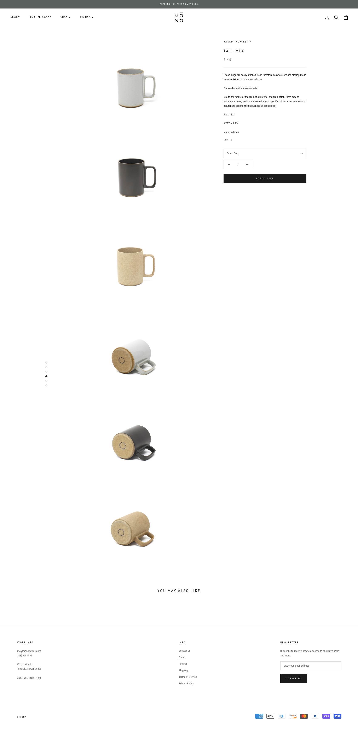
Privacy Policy (186, 683)
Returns (183, 663)
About (15, 17)
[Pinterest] (247, 139)
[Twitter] (241, 139)
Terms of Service (188, 676)
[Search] (336, 17)
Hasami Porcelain (238, 41)
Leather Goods (40, 17)
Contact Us (184, 650)
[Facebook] (236, 139)
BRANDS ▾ (87, 17)
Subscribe (293, 678)
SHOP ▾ (65, 17)
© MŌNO (22, 717)
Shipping (183, 670)
